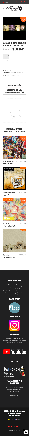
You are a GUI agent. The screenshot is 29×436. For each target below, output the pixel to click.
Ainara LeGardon (7, 74)
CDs (12, 72)
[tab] (14, 85)
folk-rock (16, 76)
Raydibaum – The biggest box (9, 193)
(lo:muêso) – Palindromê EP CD (9, 256)
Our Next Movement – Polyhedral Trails (9, 225)
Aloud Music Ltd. (18, 72)
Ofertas (9, 72)
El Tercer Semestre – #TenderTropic (10, 162)
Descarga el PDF (14, 395)
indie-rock (10, 76)
